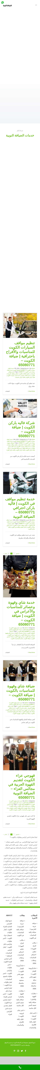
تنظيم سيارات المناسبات (24, 444)
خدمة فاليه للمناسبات (16, 448)
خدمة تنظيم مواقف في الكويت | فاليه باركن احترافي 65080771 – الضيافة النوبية (20, 483)
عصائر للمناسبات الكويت (17, 638)
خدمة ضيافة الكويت (26, 635)
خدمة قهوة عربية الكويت (14, 635)
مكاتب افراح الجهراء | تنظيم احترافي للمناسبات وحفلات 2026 (20, 950)
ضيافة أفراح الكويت (11, 710)
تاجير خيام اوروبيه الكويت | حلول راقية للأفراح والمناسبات (20, 1017)
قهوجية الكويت (16, 713)
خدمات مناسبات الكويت (20, 633)
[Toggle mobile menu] (36, 5)
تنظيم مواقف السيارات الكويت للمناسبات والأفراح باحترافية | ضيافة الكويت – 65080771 (20, 325)
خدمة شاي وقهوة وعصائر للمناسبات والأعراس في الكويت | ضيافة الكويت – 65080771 (20, 576)
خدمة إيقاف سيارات (26, 375)
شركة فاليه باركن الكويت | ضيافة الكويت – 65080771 (20, 408)
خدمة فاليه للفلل (26, 448)
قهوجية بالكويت (13, 810)
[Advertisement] (20, 31)
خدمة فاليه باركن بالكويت (23, 806)
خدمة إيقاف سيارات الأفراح (24, 446)
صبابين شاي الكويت (30, 636)
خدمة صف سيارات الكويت (13, 375)
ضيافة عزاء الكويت (25, 713)
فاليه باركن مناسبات (20, 377)
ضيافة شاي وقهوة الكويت (28, 711)
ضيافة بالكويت (13, 806)
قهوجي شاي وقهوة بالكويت (20, 808)
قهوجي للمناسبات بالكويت (24, 810)
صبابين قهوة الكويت (19, 636)
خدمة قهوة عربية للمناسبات (23, 710)
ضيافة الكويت (27, 638)
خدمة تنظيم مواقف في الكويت (19, 527)
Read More (32, 391)
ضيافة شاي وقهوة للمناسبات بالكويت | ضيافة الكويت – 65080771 (20, 670)
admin (33, 368)
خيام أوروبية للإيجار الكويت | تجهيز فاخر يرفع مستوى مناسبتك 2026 (20, 976)
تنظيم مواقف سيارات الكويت (20, 525)
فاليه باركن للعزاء (11, 450)
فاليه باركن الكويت (30, 377)
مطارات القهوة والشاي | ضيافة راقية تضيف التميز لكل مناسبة (20, 998)
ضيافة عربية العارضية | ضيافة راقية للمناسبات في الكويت (20, 928)
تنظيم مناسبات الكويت (21, 708)
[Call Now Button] (20, 1067)
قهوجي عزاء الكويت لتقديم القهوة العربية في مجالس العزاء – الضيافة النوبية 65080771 (20, 753)
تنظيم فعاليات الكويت (24, 373)
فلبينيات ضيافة (31, 808)
